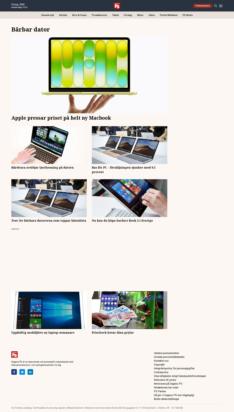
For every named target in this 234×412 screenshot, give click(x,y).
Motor (140, 15)
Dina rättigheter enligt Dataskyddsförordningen (180, 376)
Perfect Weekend (168, 15)
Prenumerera (203, 5)
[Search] (215, 6)
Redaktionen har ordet (166, 387)
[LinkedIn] (30, 372)
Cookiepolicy (161, 372)
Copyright (159, 364)
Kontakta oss (161, 360)
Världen (63, 15)
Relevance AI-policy (165, 379)
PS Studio (188, 15)
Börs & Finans (79, 15)
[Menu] (221, 6)
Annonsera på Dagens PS (168, 383)
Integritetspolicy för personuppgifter (174, 368)
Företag (128, 15)
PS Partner (160, 391)
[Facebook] (14, 372)
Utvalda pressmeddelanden (169, 356)
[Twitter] (22, 372)
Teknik (115, 15)
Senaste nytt (47, 15)
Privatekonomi (99, 15)
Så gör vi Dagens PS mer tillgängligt (174, 395)
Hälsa (152, 15)
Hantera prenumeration (166, 353)
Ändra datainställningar (166, 399)
